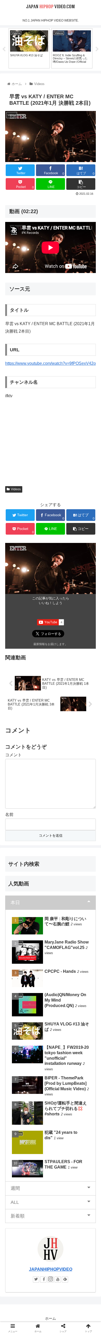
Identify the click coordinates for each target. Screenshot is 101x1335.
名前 (9, 814)
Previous (3, 49)
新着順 (18, 1216)
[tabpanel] (29, 48)
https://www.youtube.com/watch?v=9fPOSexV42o (50, 363)
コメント (13, 755)
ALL (15, 1202)
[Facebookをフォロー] (43, 1279)
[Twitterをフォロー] (36, 1279)
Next (97, 49)
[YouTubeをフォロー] (58, 1279)
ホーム (50, 1318)
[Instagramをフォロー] (50, 1279)
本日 (15, 902)
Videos (16, 489)
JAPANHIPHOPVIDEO (50, 1269)
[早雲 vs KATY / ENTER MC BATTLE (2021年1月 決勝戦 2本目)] (62, 1029)
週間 (15, 1188)
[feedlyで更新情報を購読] (65, 1279)
